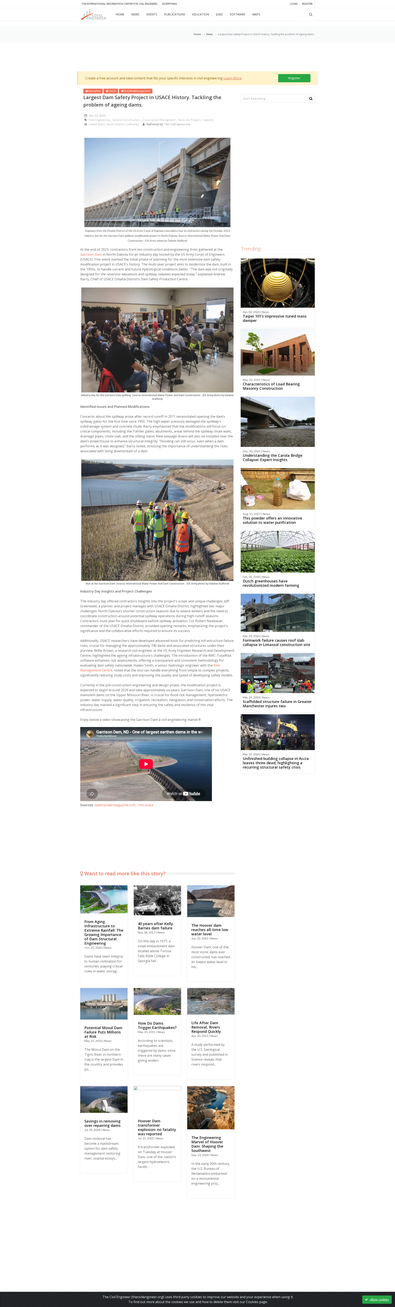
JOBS (219, 14)
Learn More (232, 78)
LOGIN (293, 4)
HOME (120, 14)
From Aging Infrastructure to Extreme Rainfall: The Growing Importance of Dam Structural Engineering (103, 932)
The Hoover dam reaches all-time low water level (209, 929)
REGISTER (307, 4)
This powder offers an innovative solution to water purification (272, 520)
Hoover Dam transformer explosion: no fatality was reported (157, 1127)
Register (294, 78)
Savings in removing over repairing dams (102, 1123)
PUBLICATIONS (174, 14)
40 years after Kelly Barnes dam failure (155, 925)
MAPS (256, 14)
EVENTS (151, 14)
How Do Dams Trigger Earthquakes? (157, 1025)
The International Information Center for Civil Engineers (119, 4)
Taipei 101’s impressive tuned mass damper (275, 318)
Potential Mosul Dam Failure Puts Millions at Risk (103, 1032)
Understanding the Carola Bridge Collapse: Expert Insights (272, 457)
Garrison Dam (91, 254)
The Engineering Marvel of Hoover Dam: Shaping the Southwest (207, 1144)
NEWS (135, 14)
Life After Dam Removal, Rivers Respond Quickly (206, 1027)
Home (197, 34)
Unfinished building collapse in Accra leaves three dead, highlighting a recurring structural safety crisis (276, 763)
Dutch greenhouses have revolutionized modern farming (271, 583)
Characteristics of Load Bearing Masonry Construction (271, 386)
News (209, 34)
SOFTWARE (237, 14)
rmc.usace (145, 805)
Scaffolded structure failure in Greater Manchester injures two (277, 703)
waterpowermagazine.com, (115, 805)
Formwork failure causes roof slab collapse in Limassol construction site (276, 642)
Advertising (169, 4)
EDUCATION (200, 14)
